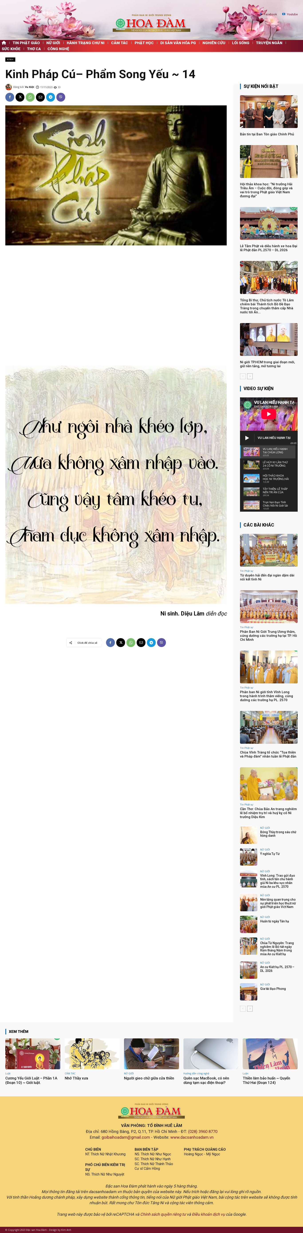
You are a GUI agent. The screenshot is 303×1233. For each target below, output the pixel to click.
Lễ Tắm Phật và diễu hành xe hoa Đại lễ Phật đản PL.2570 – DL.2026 (268, 248)
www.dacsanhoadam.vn (192, 1137)
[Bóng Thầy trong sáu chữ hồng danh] (248, 835)
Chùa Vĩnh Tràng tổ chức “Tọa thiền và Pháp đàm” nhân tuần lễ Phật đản (268, 754)
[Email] (40, 97)
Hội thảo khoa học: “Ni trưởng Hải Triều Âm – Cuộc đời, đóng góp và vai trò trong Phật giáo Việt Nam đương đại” (266, 190)
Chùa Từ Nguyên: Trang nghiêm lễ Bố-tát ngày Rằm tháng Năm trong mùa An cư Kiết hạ (277, 948)
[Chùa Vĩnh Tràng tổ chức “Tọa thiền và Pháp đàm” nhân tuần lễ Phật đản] (269, 727)
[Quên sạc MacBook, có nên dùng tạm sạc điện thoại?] (210, 1053)
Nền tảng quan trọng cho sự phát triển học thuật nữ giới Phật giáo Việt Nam (278, 903)
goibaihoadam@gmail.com (126, 1137)
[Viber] (60, 97)
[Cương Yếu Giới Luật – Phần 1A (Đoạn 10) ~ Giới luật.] (32, 1053)
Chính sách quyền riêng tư (163, 1214)
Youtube (292, 14)
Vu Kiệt (29, 87)
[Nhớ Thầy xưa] (92, 1053)
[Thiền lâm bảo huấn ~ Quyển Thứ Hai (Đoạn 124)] (270, 1053)
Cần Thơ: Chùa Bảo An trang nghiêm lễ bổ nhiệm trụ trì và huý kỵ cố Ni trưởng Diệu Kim (268, 813)
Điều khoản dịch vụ (208, 1214)
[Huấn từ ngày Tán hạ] (248, 924)
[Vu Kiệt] (9, 87)
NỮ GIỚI (265, 828)
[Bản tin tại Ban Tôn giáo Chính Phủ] (269, 111)
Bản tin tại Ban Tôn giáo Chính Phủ (267, 134)
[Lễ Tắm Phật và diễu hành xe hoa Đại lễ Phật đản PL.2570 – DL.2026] (269, 223)
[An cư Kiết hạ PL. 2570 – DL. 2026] (248, 970)
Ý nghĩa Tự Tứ (270, 854)
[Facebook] (261, 14)
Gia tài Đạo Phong (273, 988)
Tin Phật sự (246, 571)
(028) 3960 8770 (202, 1131)
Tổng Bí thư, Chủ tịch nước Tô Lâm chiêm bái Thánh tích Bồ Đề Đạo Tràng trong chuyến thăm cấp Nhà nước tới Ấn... (267, 306)
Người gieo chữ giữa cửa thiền (149, 1078)
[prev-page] (243, 376)
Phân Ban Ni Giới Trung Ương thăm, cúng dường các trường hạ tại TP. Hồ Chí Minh (268, 636)
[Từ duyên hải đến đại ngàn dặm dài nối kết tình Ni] (269, 550)
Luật (7, 1073)
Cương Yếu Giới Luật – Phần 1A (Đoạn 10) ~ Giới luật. (31, 1080)
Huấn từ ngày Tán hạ (274, 921)
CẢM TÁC (70, 1073)
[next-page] (250, 376)
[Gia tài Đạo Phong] (248, 991)
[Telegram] (50, 97)
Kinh (10, 59)
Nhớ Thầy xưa (76, 1078)
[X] (20, 97)
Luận (245, 1073)
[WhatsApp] (30, 97)
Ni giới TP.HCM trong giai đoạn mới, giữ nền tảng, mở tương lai (267, 364)
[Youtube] (284, 14)
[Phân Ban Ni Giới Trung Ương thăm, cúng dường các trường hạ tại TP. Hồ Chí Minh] (269, 606)
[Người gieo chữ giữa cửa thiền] (151, 1053)
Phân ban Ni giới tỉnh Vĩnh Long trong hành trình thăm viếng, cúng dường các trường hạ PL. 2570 (266, 696)
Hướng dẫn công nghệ (196, 1073)
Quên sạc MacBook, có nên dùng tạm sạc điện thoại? (206, 1080)
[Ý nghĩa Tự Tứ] (248, 857)
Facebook (270, 14)
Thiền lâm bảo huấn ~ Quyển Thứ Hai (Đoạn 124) (266, 1080)
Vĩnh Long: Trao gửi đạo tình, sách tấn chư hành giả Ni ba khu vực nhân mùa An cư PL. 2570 (277, 881)
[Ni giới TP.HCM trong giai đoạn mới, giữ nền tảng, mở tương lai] (269, 339)
